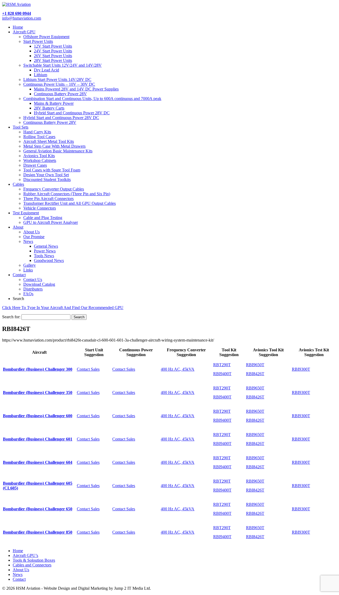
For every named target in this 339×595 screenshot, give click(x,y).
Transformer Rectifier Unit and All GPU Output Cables (69, 203)
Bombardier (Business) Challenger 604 (37, 462)
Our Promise (33, 236)
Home (18, 27)
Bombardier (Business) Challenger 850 (37, 532)
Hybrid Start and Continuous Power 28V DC (72, 113)
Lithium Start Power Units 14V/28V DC (57, 79)
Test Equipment (26, 213)
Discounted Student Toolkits (47, 179)
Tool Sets (20, 127)
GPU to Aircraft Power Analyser (50, 222)
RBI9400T (222, 373)
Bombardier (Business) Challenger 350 (37, 392)
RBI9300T (301, 369)
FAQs (28, 294)
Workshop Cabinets (39, 160)
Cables (18, 184)
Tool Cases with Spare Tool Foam (51, 170)
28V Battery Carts (49, 108)
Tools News (44, 255)
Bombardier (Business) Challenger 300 (37, 369)
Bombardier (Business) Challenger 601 (37, 439)
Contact (19, 274)
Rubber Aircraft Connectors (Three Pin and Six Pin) (66, 194)
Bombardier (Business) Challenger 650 (37, 509)
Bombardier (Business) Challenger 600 (37, 416)
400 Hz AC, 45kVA (177, 369)
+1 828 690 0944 (16, 13)
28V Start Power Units (53, 60)
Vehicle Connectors (39, 208)
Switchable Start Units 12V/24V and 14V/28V (62, 65)
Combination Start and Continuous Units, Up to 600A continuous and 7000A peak (92, 98)
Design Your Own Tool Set (46, 174)
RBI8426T (255, 373)
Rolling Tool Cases (39, 136)
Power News (45, 251)
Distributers (33, 289)
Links (28, 270)
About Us (31, 232)
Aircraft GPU (24, 32)
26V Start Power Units (53, 55)
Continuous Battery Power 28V (60, 94)
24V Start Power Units (53, 51)
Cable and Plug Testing (42, 217)
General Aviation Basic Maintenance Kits (57, 151)
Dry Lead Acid (46, 70)
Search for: (11, 317)
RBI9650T (255, 364)
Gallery (29, 265)
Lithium (40, 74)
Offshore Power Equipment (46, 36)
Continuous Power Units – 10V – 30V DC (59, 84)
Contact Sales (88, 369)
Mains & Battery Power (54, 103)
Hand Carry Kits (37, 132)
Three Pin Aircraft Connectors (48, 198)
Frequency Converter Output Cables (53, 189)
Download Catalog (39, 284)
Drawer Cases (35, 165)
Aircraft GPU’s (25, 555)
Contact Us (32, 279)
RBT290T (222, 364)
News (28, 241)
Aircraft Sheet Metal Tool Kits (48, 141)
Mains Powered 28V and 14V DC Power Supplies (76, 89)
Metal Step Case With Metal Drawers (54, 146)
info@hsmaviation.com (21, 18)
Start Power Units (38, 41)
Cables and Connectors (32, 565)
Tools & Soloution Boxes (34, 560)
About (18, 227)
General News (46, 246)
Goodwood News (49, 260)
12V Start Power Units (53, 46)
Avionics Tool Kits (39, 155)
